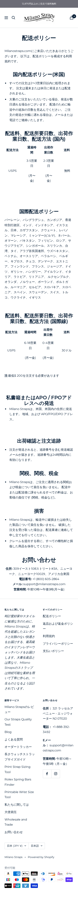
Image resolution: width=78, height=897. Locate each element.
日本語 (35, 845)
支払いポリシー (53, 651)
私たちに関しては (17, 804)
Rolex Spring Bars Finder (18, 782)
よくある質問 (14, 739)
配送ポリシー (52, 616)
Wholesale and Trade (16, 822)
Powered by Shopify (41, 857)
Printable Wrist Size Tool (19, 794)
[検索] (13, 17)
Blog (8, 732)
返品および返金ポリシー (58, 626)
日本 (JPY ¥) (15, 845)
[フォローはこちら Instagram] (55, 774)
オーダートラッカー (18, 747)
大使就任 (11, 812)
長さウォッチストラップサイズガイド (20, 756)
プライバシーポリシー (58, 643)
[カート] (71, 17)
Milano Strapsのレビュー (19, 709)
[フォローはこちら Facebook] (47, 774)
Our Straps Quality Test (18, 722)
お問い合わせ (14, 832)
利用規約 (49, 636)
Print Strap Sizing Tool (17, 769)
